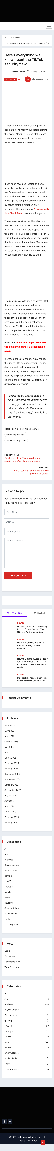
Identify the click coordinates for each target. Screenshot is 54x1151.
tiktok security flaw (15, 434)
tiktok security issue (16, 440)
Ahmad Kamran (18, 72)
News (7, 897)
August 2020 (10, 795)
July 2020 (9, 801)
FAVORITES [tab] (16, 613)
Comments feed (12, 961)
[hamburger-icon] (49, 26)
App (6, 854)
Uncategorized (11, 924)
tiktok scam (31, 429)
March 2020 (10, 811)
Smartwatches (11, 908)
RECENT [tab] (41, 613)
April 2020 (9, 806)
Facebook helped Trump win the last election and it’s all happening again (25, 346)
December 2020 (12, 774)
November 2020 (12, 779)
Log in (7, 951)
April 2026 (9, 736)
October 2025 (11, 741)
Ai (5, 849)
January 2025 (11, 768)
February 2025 (11, 763)
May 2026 (9, 730)
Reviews (8, 902)
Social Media (10, 913)
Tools (7, 919)
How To (20, 623)
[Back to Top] (43, 1142)
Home (7, 37)
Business (16, 37)
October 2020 (11, 784)
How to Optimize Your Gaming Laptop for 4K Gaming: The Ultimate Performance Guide (32, 629)
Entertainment (11, 870)
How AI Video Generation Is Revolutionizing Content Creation (30, 645)
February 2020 (11, 817)
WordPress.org (11, 967)
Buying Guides (11, 865)
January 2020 (11, 822)
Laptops (8, 886)
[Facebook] (4, 1121)
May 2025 (9, 747)
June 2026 (9, 725)
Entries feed (10, 956)
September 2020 (12, 790)
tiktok (18, 429)
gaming (8, 875)
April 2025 (9, 752)
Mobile (7, 892)
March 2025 (10, 757)
